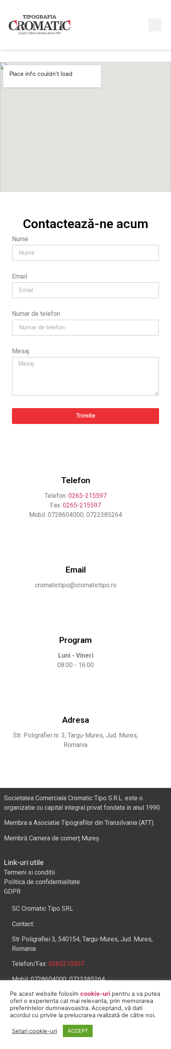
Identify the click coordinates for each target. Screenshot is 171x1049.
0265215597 (66, 964)
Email (19, 276)
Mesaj (20, 351)
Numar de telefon (36, 314)
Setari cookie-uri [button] (34, 1031)
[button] (139, 25)
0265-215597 (87, 495)
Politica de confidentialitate (42, 882)
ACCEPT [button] (78, 1031)
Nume (20, 239)
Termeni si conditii (29, 872)
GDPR (12, 891)
